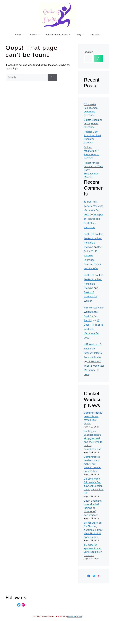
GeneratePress (74, 616)
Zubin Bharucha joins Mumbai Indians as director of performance (93, 507)
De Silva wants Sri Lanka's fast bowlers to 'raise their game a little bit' (94, 485)
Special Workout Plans (57, 34)
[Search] (52, 77)
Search (88, 52)
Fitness (33, 34)
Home (18, 34)
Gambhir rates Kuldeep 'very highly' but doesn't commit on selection (92, 464)
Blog (78, 34)
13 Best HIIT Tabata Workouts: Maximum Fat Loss (93, 329)
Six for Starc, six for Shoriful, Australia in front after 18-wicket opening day (93, 529)
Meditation (95, 34)
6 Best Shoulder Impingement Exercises (93, 123)
